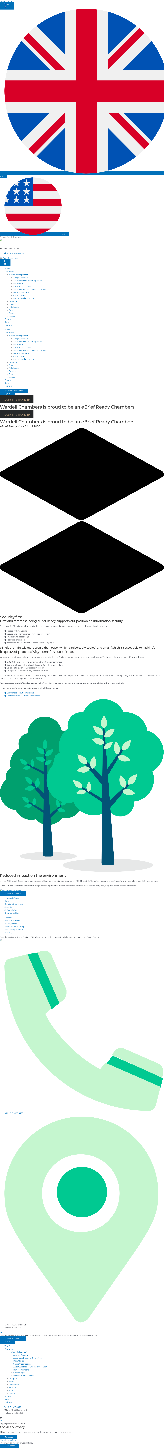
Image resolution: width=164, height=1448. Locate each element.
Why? (7, 269)
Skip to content (7, 1)
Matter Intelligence (17, 275)
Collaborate (14, 307)
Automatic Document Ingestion (27, 281)
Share (11, 304)
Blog (6, 322)
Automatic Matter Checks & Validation (30, 289)
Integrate (13, 301)
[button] (7, 4)
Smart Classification (22, 287)
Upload (12, 316)
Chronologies (19, 295)
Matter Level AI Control (23, 298)
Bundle (12, 310)
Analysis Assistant (20, 278)
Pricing (7, 319)
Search (12, 313)
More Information (8, 1440)
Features (8, 272)
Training (8, 325)
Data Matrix (18, 283)
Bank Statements (21, 292)
